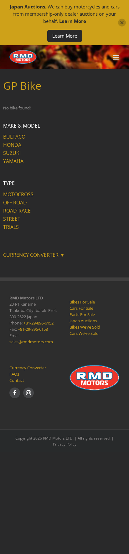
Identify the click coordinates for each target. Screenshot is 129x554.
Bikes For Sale (82, 302)
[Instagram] (28, 393)
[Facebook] (14, 393)
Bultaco (14, 136)
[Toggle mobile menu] (116, 57)
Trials (11, 227)
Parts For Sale (82, 314)
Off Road (15, 202)
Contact (16, 380)
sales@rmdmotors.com (31, 342)
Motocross (18, 194)
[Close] (122, 23)
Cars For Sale (81, 308)
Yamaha (13, 161)
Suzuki (12, 153)
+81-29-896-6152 (38, 323)
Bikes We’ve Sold (85, 327)
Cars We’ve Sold (84, 333)
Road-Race (17, 210)
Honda (12, 144)
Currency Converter (27, 368)
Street (11, 218)
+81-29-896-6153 (33, 329)
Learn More (64, 36)
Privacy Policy (64, 444)
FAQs (14, 374)
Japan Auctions (83, 321)
